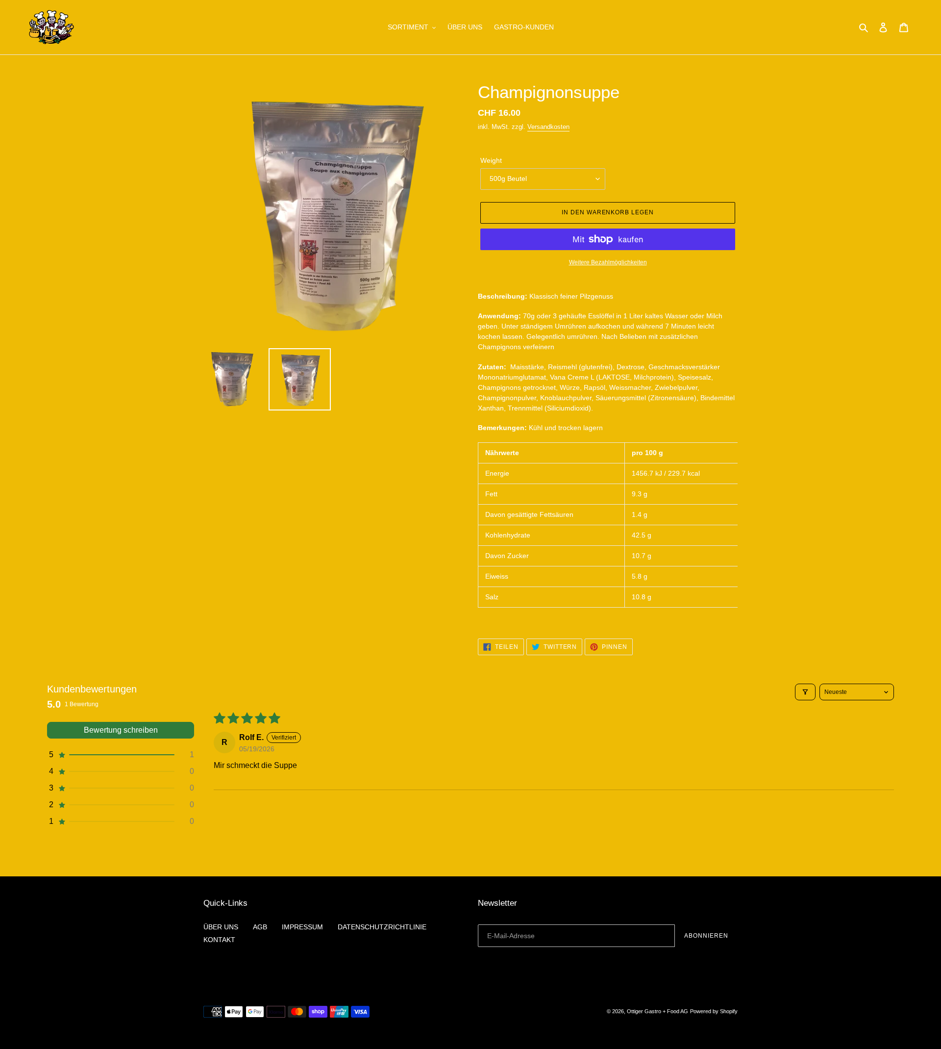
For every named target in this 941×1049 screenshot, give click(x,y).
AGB (260, 927)
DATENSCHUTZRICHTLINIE (382, 927)
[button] (120, 754)
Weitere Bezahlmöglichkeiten (608, 262)
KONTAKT (219, 940)
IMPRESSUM (302, 927)
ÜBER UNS (220, 927)
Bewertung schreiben (121, 730)
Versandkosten (548, 126)
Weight (491, 160)
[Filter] (805, 692)
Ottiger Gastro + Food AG (657, 1011)
